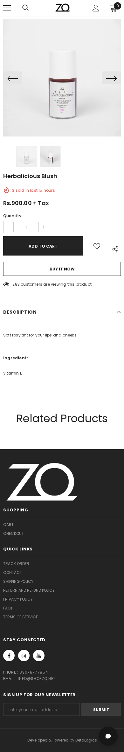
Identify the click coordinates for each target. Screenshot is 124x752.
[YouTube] (39, 655)
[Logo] (63, 7)
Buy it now (62, 269)
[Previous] (12, 77)
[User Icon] (96, 8)
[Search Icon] (31, 8)
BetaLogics (86, 740)
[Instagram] (24, 655)
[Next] (111, 77)
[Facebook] (9, 655)
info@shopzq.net (37, 678)
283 (16, 284)
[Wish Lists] (97, 246)
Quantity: (13, 215)
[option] (62, 77)
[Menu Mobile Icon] (7, 8)
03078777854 (33, 672)
